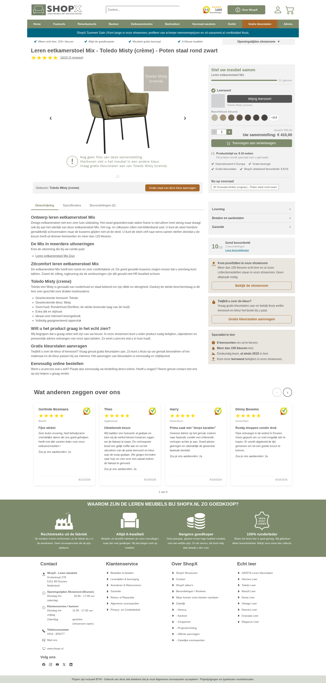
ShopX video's (184, 585)
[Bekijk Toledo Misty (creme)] (218, 101)
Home (37, 23)
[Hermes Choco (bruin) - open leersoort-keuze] (247, 117)
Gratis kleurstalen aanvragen (251, 319)
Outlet (232, 23)
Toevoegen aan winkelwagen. (254, 143)
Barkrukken (172, 23)
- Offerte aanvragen (188, 633)
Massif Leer (249, 591)
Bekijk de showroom (251, 285)
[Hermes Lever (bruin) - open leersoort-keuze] (239, 117)
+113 (274, 117)
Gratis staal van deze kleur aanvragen (172, 187)
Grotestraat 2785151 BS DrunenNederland (57, 581)
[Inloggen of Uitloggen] (278, 10)
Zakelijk (180, 603)
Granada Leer (250, 615)
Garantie (116, 591)
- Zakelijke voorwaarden (190, 640)
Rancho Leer (249, 609)
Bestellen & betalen (122, 572)
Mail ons (52, 640)
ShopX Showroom (187, 572)
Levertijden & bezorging (125, 579)
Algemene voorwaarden (125, 603)
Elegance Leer (250, 621)
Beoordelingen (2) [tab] (102, 205)
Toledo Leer (249, 585)
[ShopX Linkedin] (71, 664)
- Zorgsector (183, 621)
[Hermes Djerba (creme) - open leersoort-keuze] (214, 117)
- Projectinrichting (186, 627)
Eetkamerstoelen (142, 23)
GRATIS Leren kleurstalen (257, 572)
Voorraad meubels (203, 23)
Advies (288, 23)
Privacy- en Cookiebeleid (125, 609)
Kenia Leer (248, 597)
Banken (114, 23)
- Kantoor (181, 615)
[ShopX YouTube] (57, 664)
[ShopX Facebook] (43, 664)
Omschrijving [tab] (44, 205)
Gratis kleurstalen (259, 23)
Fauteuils (59, 23)
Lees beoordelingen (237, 250)
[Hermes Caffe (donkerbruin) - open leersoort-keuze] (264, 117)
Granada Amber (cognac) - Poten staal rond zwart (245, 187)
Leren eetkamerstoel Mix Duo (55, 256)
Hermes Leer (249, 579)
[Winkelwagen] (290, 10)
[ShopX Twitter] (64, 664)
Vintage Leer (249, 603)
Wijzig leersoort (259, 99)
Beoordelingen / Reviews (191, 591)
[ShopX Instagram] (50, 664)
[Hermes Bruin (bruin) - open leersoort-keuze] (256, 117)
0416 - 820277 (56, 633)
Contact (180, 579)
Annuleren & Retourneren (126, 585)
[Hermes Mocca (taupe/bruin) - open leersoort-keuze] (231, 117)
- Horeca (181, 609)
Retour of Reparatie (122, 597)
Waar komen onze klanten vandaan (197, 597)
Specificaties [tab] (72, 205)
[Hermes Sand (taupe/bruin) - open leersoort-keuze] (223, 117)
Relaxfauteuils (87, 23)
